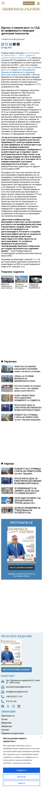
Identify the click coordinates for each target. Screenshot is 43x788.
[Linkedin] (18, 706)
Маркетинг (6, 722)
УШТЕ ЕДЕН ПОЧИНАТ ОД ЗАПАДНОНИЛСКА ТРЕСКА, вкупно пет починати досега (27, 502)
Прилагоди (21, 777)
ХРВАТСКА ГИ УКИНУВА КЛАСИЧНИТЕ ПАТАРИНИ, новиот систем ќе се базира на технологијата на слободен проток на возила (27, 369)
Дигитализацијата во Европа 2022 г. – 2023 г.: (20, 54)
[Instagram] (13, 706)
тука (35, 259)
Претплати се (8, 715)
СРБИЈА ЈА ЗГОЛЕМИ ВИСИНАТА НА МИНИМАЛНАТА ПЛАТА (24, 378)
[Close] (40, 736)
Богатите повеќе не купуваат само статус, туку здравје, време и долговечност (27, 388)
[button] (38, 4)
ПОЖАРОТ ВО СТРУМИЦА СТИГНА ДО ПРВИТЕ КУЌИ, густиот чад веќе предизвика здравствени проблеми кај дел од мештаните (28, 417)
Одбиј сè (21, 783)
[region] (21, 761)
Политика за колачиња (21, 763)
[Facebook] (2, 706)
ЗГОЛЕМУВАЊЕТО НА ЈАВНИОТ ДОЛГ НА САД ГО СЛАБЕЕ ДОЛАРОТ (26, 490)
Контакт (5, 729)
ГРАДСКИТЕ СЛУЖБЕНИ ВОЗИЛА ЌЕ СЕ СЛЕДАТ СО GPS (34, 288)
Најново (9, 463)
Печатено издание (16, 636)
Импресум (6, 726)
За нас (4, 719)
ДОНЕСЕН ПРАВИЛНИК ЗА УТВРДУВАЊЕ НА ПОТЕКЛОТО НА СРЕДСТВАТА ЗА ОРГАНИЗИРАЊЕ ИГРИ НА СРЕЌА (27, 514)
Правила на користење (12, 733)
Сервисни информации (12, 39)
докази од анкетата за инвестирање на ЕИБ (18, 56)
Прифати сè (21, 770)
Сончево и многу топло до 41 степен (21, 286)
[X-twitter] (8, 706)
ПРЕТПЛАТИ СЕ (21, 522)
